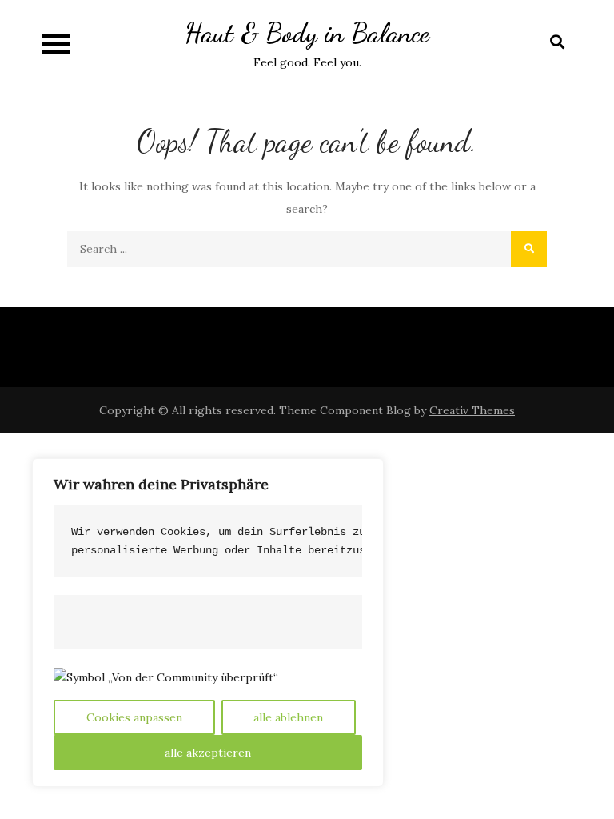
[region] (208, 622)
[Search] (529, 249)
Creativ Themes (472, 410)
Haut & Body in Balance (307, 33)
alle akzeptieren (208, 752)
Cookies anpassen (134, 717)
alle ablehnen (288, 717)
